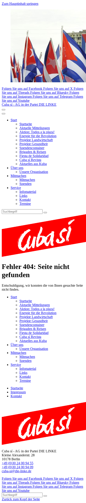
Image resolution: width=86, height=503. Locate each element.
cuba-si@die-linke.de (16, 471)
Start (14, 120)
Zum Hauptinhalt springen (20, 4)
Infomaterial (27, 192)
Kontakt (25, 200)
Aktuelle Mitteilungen (34, 128)
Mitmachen (18, 176)
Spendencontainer (31, 148)
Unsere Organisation (33, 172)
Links (23, 196)
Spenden (25, 184)
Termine (25, 203)
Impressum (18, 392)
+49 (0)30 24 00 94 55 (17, 463)
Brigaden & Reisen (32, 152)
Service (16, 188)
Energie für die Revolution (37, 136)
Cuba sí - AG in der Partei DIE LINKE (29, 104)
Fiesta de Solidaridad (34, 156)
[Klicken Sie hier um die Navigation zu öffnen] (3, 113)
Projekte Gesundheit (33, 144)
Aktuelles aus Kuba (33, 164)
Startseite (25, 124)
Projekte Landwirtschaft (36, 140)
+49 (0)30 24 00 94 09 (17, 467)
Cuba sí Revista (30, 160)
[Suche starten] (45, 212)
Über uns (17, 168)
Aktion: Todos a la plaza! (36, 132)
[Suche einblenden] (3, 109)
